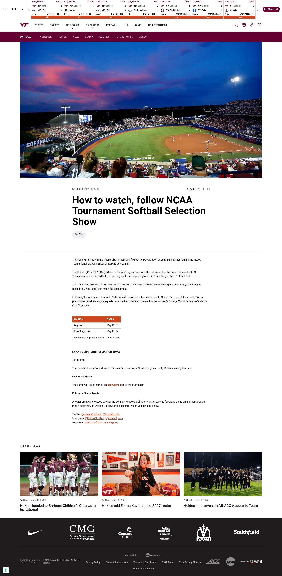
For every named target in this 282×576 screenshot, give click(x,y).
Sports (39, 25)
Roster (62, 36)
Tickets (54, 25)
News (76, 36)
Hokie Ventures (157, 25)
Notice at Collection (143, 568)
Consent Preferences (117, 562)
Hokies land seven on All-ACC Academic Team (221, 506)
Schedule (46, 36)
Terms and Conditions (144, 562)
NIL (126, 25)
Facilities (103, 36)
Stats (88, 36)
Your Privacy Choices (190, 562)
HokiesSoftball (93, 422)
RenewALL (112, 25)
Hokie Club (72, 25)
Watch (80, 235)
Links (47, 17)
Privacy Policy (93, 562)
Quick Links (92, 25)
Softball (76, 188)
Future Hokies (124, 36)
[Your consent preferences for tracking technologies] (6, 570)
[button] (258, 9)
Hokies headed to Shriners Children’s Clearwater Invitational (58, 508)
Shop (138, 25)
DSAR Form (167, 562)
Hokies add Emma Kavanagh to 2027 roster (136, 506)
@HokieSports (111, 414)
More (142, 36)
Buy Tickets (269, 9)
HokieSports (111, 422)
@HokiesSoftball (91, 414)
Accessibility (131, 555)
